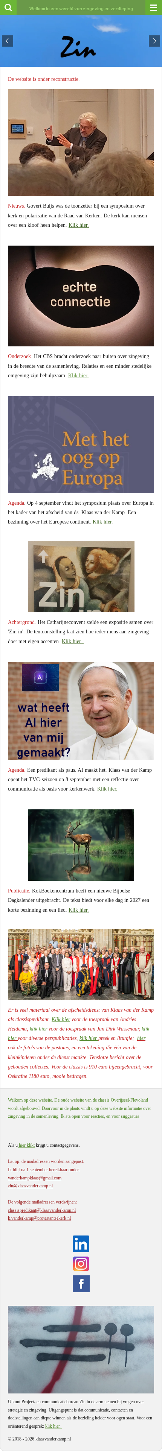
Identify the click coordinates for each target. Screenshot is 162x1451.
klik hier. (53, 1426)
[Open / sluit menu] (153, 7)
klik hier (38, 1029)
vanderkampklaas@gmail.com (34, 1178)
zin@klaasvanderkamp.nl (30, 1185)
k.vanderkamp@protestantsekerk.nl (39, 1218)
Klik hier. (79, 225)
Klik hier (61, 1019)
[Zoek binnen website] (8, 7)
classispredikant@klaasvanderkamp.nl (42, 1210)
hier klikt (26, 1145)
